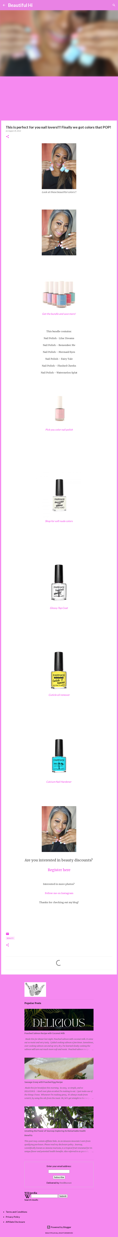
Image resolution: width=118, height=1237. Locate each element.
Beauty (10, 938)
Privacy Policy (13, 1216)
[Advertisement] (59, 98)
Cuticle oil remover (59, 694)
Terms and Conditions (16, 1211)
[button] (7, 137)
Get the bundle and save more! (59, 313)
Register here (59, 870)
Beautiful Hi (20, 5)
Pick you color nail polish (59, 429)
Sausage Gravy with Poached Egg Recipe (43, 1082)
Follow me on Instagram (59, 893)
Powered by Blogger (60, 1227)
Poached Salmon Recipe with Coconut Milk (44, 1033)
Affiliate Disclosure (15, 1221)
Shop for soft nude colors (59, 521)
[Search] (36, 5)
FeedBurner (66, 1183)
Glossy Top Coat (59, 607)
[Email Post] (7, 935)
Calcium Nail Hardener (59, 781)
